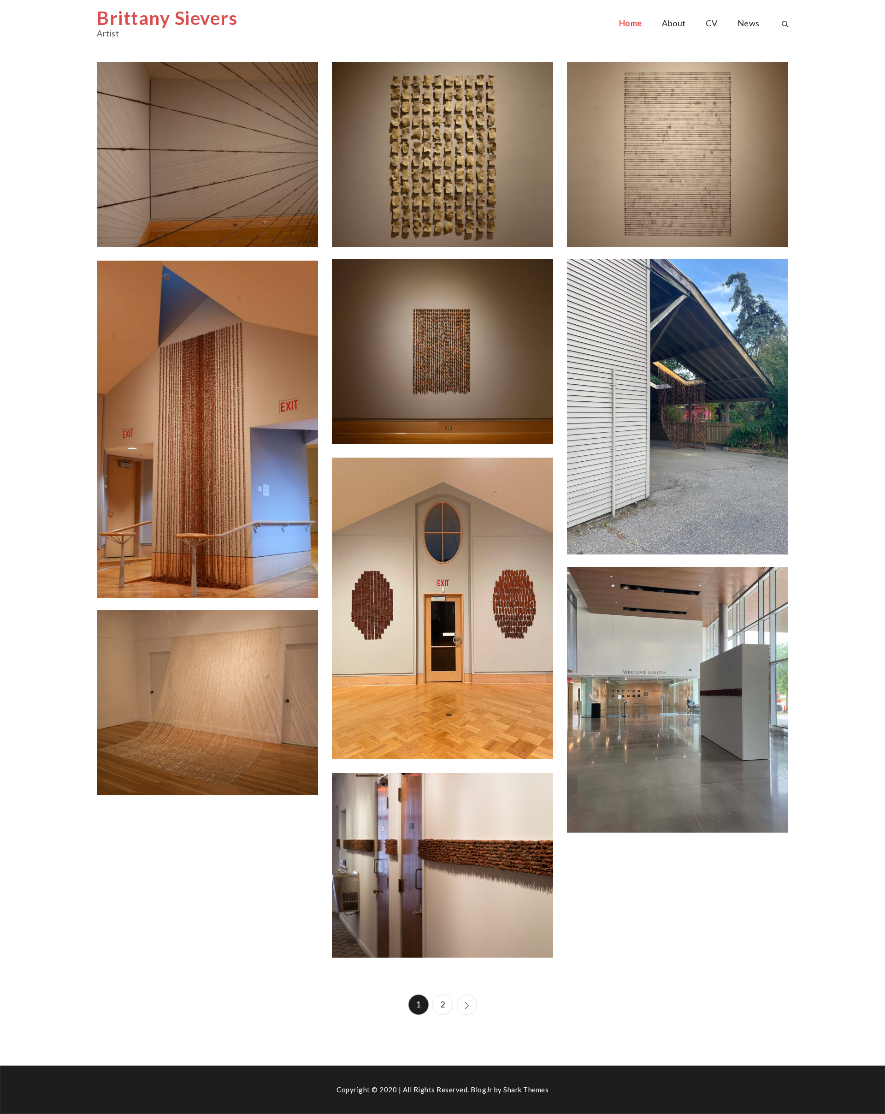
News (749, 23)
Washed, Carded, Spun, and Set (677, 159)
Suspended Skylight (677, 411)
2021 (677, 686)
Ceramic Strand (442, 870)
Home (630, 23)
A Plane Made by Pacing (207, 159)
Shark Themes (526, 1089)
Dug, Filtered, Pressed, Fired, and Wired (442, 356)
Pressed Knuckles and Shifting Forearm (443, 613)
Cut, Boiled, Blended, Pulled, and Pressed (442, 159)
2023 (677, 393)
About (674, 23)
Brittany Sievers (167, 18)
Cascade (207, 433)
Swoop (207, 707)
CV (711, 23)
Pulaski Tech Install (677, 704)
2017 (207, 688)
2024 (207, 140)
